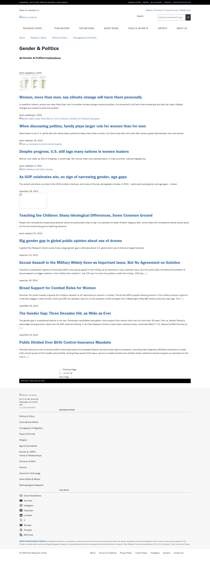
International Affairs (28, 422)
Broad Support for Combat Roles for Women (57, 287)
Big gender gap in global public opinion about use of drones (70, 240)
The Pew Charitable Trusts (165, 544)
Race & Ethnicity (27, 433)
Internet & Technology (29, 473)
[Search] (188, 17)
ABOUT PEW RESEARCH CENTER (32, 541)
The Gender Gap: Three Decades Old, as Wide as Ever (65, 313)
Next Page (66, 376)
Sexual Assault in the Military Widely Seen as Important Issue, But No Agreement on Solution (99, 262)
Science (23, 467)
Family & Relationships (30, 455)
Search (140, 16)
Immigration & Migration (31, 428)
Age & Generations (28, 445)
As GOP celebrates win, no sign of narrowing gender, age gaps (73, 176)
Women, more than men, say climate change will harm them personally (80, 97)
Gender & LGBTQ (27, 451)
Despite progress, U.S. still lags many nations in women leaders (74, 151)
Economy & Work (27, 461)
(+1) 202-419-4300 (27, 407)
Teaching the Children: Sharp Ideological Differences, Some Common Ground (85, 215)
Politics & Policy (26, 416)
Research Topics (33, 28)
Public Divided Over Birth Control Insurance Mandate (65, 342)
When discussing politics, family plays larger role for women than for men (82, 126)
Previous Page (67, 369)
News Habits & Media (29, 479)
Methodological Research (31, 485)
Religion (23, 439)
